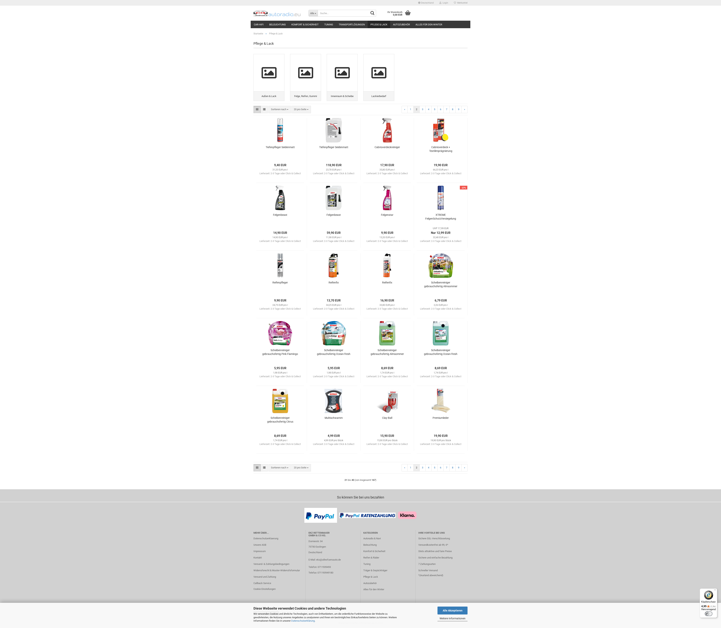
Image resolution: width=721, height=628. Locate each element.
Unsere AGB (259, 544)
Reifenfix (334, 282)
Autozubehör (401, 24)
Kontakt (257, 557)
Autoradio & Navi (372, 538)
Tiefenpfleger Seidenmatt (280, 147)
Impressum (259, 551)
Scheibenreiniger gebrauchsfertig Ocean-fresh (333, 352)
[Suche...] (372, 13)
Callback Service (262, 583)
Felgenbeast (280, 214)
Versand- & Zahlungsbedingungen (271, 564)
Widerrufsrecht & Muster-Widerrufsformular (276, 570)
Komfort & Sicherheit (305, 24)
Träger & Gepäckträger (375, 570)
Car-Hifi (259, 24)
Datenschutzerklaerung (265, 538)
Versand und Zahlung (264, 576)
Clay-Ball (387, 417)
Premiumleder (441, 417)
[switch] (708, 613)
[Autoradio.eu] (278, 13)
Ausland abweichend (431, 575)
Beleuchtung (277, 24)
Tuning (328, 24)
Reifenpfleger (280, 282)
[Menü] (715, 591)
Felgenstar (387, 214)
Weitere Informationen (452, 618)
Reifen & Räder (371, 557)
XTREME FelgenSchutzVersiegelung (440, 216)
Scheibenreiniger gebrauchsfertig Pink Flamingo (280, 352)
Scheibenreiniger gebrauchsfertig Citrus (280, 419)
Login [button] (444, 3)
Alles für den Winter (429, 24)
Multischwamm (334, 417)
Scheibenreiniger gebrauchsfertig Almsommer (440, 284)
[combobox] (279, 109)
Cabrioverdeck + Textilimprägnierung (440, 149)
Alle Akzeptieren (452, 610)
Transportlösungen (352, 24)
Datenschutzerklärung (303, 620)
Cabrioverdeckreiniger (387, 147)
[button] (426, 3)
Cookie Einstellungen (264, 589)
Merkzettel (462, 3)
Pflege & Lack (378, 24)
